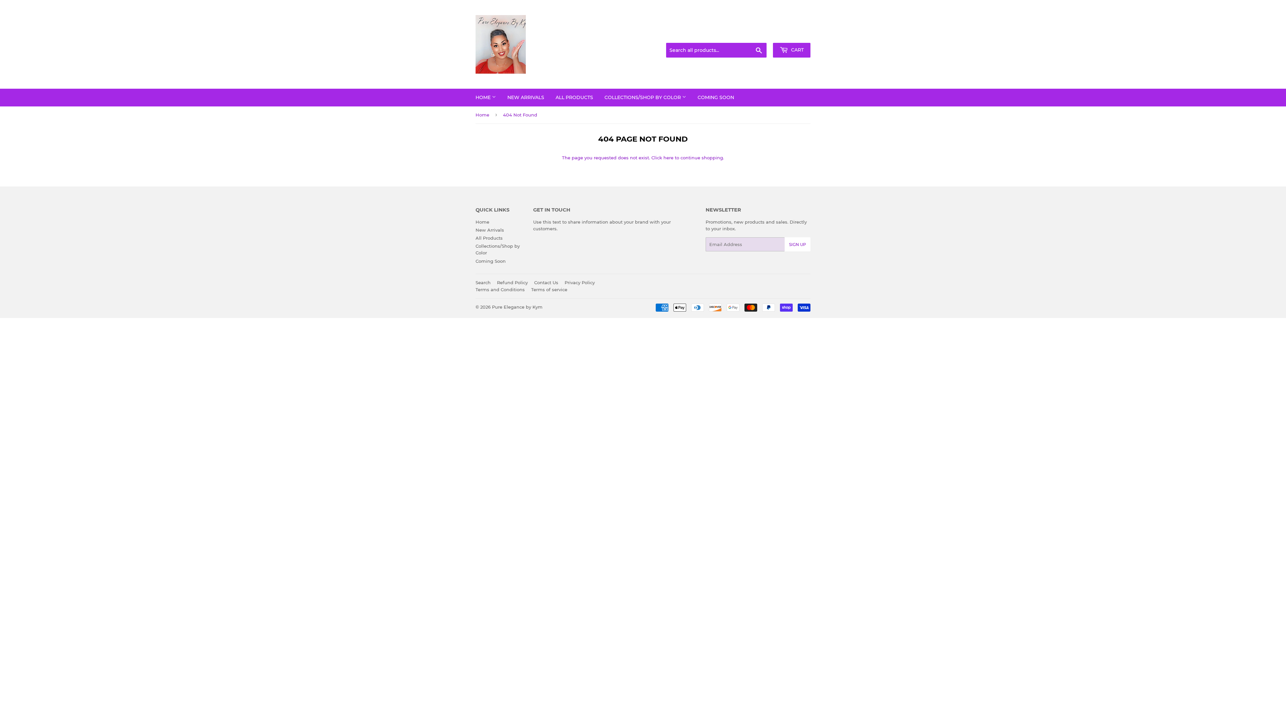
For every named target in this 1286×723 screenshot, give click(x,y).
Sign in (757, 34)
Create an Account (792, 34)
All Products (574, 97)
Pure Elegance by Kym (517, 307)
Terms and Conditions (500, 289)
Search (483, 282)
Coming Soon (716, 97)
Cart (797, 50)
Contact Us (546, 282)
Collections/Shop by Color (643, 97)
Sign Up (797, 244)
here (668, 157)
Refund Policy (512, 282)
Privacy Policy (580, 282)
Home (484, 97)
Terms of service (549, 289)
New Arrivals (525, 97)
